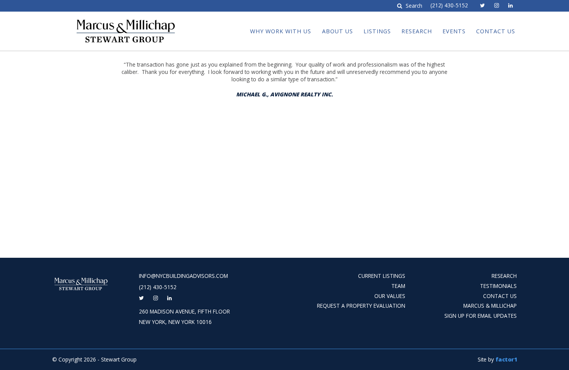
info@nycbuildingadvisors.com (183, 276)
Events (454, 31)
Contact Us (495, 31)
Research (416, 31)
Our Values (389, 296)
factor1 (506, 359)
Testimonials (498, 285)
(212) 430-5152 (449, 5)
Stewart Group (103, 19)
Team (398, 285)
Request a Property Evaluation (361, 305)
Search (413, 6)
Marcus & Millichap (490, 305)
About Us (337, 31)
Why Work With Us (280, 31)
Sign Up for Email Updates (480, 315)
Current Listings (381, 275)
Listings (377, 31)
